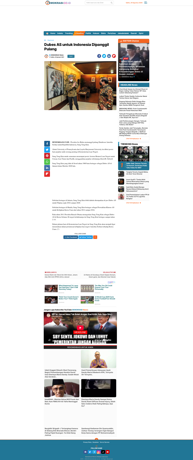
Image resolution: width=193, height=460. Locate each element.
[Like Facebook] (85, 452)
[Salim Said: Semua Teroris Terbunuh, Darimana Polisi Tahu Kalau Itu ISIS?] (133, 155)
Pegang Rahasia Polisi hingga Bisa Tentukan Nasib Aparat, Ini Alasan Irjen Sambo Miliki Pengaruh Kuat (132, 103)
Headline (80, 33)
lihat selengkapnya (132, 138)
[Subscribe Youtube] (108, 452)
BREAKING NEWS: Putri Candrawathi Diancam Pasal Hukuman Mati (133, 109)
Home (52, 33)
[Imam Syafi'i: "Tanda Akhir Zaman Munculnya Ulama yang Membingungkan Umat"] (121, 182)
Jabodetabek (123, 33)
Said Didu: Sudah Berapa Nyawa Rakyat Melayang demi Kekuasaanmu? (137, 189)
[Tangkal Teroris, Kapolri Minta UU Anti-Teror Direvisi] (121, 174)
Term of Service (104, 442)
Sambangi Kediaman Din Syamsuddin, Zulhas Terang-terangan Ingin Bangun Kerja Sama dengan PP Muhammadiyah (97, 431)
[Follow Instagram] (99, 452)
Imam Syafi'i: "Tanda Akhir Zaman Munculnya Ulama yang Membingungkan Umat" (137, 181)
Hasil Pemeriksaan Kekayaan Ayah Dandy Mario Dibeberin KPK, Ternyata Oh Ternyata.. (97, 372)
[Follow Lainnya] (95, 237)
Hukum (96, 33)
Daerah (134, 33)
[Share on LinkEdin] (109, 56)
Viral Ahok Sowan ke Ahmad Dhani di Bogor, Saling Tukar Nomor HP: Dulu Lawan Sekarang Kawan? (133, 91)
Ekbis (103, 33)
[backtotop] (96, 440)
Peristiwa (112, 33)
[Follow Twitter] (90, 452)
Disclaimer (95, 442)
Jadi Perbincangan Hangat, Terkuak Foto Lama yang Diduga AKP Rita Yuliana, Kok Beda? (132, 123)
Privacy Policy (87, 442)
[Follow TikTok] (103, 452)
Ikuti (70, 56)
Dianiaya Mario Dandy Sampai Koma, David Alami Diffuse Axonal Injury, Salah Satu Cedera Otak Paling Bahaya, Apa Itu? (98, 402)
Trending (69, 33)
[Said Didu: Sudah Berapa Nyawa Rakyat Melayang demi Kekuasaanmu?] (121, 189)
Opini (141, 33)
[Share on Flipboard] (114, 56)
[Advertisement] (96, 18)
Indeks (60, 33)
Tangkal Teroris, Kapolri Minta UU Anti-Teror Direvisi (137, 173)
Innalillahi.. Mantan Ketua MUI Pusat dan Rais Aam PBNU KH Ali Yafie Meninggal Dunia (62, 401)
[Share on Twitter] (104, 56)
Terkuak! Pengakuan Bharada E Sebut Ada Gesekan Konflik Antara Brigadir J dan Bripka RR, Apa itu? (133, 115)
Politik (88, 33)
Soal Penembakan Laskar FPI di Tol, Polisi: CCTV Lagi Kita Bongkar (137, 197)
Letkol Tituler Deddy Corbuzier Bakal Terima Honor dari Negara (133, 97)
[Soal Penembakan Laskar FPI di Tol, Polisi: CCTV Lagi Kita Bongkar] (121, 197)
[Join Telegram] (94, 452)
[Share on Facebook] (99, 56)
